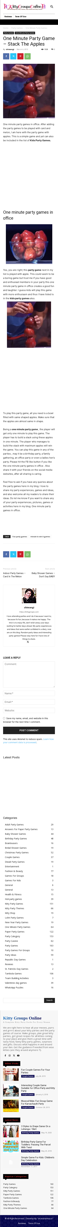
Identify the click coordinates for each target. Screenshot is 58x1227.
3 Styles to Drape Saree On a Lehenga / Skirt (35, 1127)
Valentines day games (16, 982)
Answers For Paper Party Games (21, 829)
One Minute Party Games (36, 28)
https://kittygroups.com (29, 612)
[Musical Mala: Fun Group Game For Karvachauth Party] (11, 1106)
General (9, 885)
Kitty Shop (10, 913)
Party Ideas (10, 954)
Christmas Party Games (17, 852)
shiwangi (10, 49)
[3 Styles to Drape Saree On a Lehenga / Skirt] (11, 1131)
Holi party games (13, 899)
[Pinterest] (20, 56)
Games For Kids (13, 880)
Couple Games (12, 857)
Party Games (17, 28)
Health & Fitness (13, 894)
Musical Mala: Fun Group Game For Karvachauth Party (37, 1102)
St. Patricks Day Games (16, 968)
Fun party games (20, 536)
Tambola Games (13, 973)
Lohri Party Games (14, 917)
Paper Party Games (14, 931)
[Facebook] (6, 56)
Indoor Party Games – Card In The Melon (14, 575)
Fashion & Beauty (14, 871)
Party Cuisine (11, 940)
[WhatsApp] (27, 56)
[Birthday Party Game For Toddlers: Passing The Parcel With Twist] (11, 1146)
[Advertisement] (29, 175)
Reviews (9, 964)
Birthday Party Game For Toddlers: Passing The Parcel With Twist (36, 1144)
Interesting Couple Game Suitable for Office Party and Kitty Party (38, 1088)
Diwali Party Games (15, 861)
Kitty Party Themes (14, 908)
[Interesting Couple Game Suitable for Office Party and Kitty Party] (11, 1090)
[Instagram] (9, 1056)
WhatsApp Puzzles (14, 987)
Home (6, 28)
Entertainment (12, 866)
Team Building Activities (17, 978)
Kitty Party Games (14, 903)
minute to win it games (40, 536)
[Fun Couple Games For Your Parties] (11, 1074)
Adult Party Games (14, 824)
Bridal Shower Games (16, 847)
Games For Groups (14, 875)
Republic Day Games (15, 959)
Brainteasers (11, 843)
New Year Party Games (16, 922)
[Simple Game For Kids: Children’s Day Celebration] (11, 1162)
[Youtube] (18, 1056)
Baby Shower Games (15, 833)
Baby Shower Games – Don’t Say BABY (43, 575)
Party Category (12, 936)
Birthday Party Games (16, 838)
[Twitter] (13, 56)
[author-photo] (29, 603)
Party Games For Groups (17, 950)
